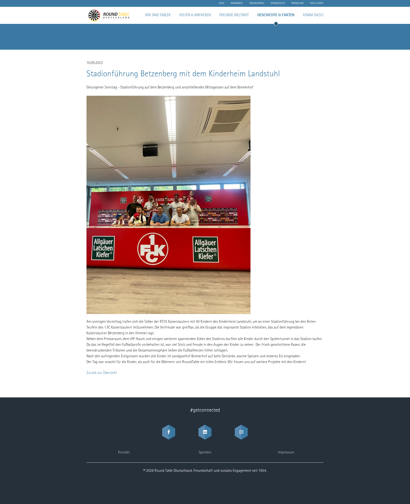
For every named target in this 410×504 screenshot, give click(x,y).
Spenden (205, 453)
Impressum (297, 3)
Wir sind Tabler (158, 15)
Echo (221, 3)
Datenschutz (278, 3)
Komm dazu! (313, 15)
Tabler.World (256, 3)
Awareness (237, 3)
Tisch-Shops (317, 3)
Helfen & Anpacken (195, 15)
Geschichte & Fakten (275, 15)
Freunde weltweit (234, 15)
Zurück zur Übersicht (101, 373)
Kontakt (124, 453)
